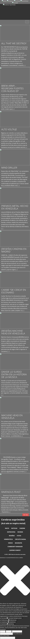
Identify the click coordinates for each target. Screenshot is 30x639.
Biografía (18, 543)
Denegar (8, 631)
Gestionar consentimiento (7, 638)
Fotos (19, 536)
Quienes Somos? (15, 550)
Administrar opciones (6, 626)
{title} (1, 636)
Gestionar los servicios (18, 626)
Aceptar (3, 631)
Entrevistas (11, 532)
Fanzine (22, 528)
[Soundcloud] (24, 1)
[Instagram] (10, 1)
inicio (7, 528)
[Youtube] (15, 3)
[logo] (15, 12)
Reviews (20, 532)
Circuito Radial (20, 539)
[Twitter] (4, 1)
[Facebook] (17, 1)
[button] (15, 581)
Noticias (14, 528)
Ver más (25, 515)
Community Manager (15, 546)
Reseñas (12, 536)
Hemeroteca (8, 539)
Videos (10, 543)
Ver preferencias (17, 631)
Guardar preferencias (6, 633)
